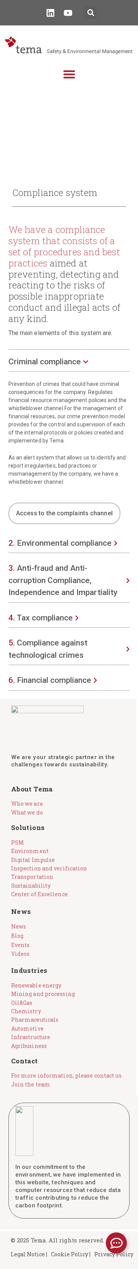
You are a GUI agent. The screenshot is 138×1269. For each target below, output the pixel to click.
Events (20, 945)
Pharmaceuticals (35, 1019)
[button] (90, 13)
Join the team (30, 1084)
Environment (30, 851)
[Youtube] (68, 13)
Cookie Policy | (70, 1254)
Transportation (32, 876)
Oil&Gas (22, 1002)
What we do (27, 812)
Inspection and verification (49, 868)
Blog (17, 935)
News (18, 926)
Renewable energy (36, 985)
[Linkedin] (50, 13)
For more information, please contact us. (67, 1075)
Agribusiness (29, 1045)
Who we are (27, 803)
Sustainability (31, 885)
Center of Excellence (39, 894)
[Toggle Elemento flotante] (116, 1243)
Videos (20, 953)
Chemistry (26, 1011)
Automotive (27, 1028)
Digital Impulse (33, 859)
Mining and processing (43, 993)
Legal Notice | (29, 1254)
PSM (17, 842)
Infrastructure (30, 1037)
